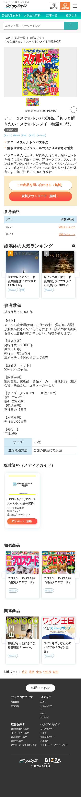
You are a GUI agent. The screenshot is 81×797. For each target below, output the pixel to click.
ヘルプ (43, 733)
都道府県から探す (19, 737)
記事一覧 (51, 15)
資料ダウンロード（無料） (40, 196)
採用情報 (15, 706)
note (42, 713)
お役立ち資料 (32, 15)
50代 (17, 135)
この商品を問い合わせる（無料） (40, 185)
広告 (25, 671)
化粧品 (47, 671)
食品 (39, 671)
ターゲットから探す (20, 733)
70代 (33, 135)
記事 (42, 702)
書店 (32, 671)
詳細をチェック (67, 227)
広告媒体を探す (11, 15)
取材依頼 (44, 717)
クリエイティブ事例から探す (24, 745)
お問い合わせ (40, 688)
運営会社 (15, 702)
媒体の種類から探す (20, 729)
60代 (25, 135)
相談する (71, 15)
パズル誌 (42, 135)
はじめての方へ (47, 729)
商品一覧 (20, 37)
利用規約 (44, 741)
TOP (7, 37)
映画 (56, 671)
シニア (8, 135)
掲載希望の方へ (47, 737)
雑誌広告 (35, 37)
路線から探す (17, 741)
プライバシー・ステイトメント (54, 745)
